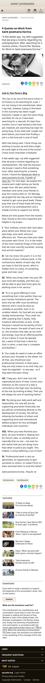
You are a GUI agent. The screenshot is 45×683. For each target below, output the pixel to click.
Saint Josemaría (22, 3)
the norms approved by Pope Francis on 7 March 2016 (22, 627)
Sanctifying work (22, 480)
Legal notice (20, 672)
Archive (36, 679)
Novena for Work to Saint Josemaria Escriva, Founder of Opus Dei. (21, 177)
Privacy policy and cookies (13, 676)
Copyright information (11, 679)
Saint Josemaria (8, 480)
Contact (27, 679)
